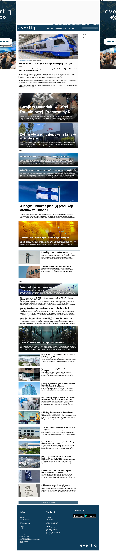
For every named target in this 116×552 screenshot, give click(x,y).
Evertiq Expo (58, 28)
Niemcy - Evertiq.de (51, 528)
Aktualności (49, 28)
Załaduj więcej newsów (48, 502)
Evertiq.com (49, 519)
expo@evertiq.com (25, 523)
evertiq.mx (83, 24)
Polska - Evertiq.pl (51, 531)
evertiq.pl (89, 24)
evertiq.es (70, 24)
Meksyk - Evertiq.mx (51, 523)
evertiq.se (96, 24)
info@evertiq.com (25, 528)
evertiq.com (56, 24)
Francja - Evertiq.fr (51, 534)
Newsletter (71, 28)
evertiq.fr (76, 24)
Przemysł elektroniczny (24, 60)
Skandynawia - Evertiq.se (53, 532)
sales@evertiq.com (25, 519)
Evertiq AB (26, 28)
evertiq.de (63, 24)
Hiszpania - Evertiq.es (52, 529)
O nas (64, 28)
